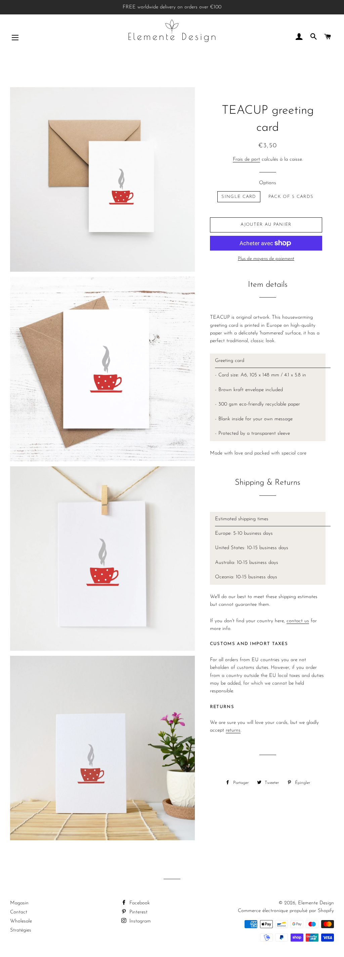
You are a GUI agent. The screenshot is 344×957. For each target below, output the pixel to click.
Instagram (139, 921)
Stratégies (20, 930)
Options (267, 182)
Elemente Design (316, 903)
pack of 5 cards (291, 197)
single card (238, 197)
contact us (298, 621)
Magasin (19, 903)
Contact (18, 912)
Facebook (139, 903)
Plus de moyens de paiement (266, 259)
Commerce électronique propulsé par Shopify (286, 910)
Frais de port (246, 159)
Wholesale (21, 921)
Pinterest (137, 912)
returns (233, 730)
